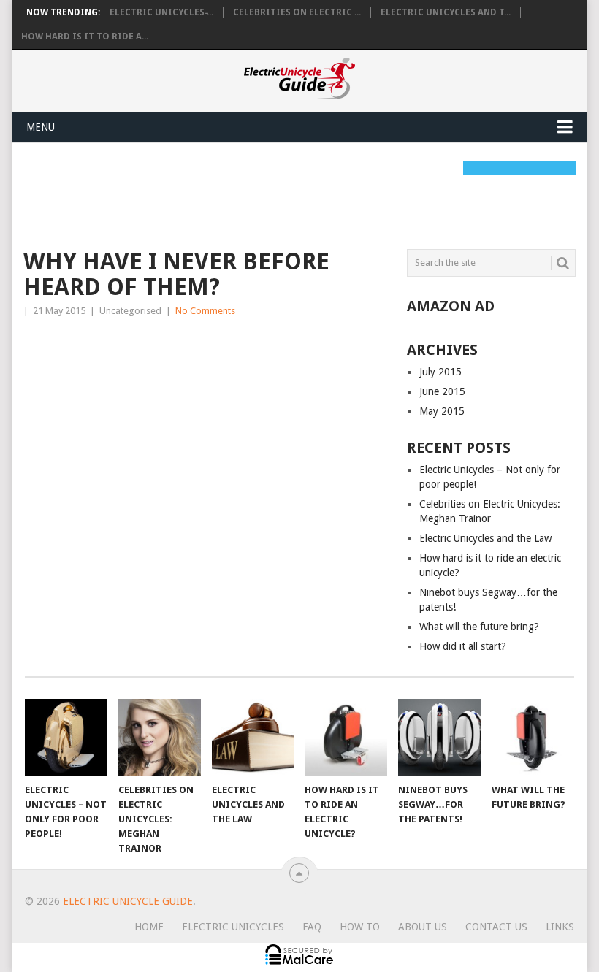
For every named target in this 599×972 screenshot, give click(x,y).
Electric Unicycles (233, 927)
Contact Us (496, 927)
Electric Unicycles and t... (446, 12)
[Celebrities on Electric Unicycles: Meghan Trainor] (159, 737)
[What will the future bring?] (533, 737)
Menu (40, 127)
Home (149, 927)
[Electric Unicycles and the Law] (253, 737)
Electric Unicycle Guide (128, 901)
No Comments (205, 310)
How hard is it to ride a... (84, 36)
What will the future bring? (479, 626)
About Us (422, 927)
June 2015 (442, 391)
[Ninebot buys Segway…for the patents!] (439, 737)
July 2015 (440, 372)
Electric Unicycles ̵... (161, 12)
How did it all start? (462, 646)
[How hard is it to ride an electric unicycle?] (346, 737)
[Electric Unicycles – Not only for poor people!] (66, 737)
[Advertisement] (289, 193)
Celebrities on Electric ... (297, 12)
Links (560, 927)
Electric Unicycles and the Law (485, 538)
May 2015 (442, 411)
